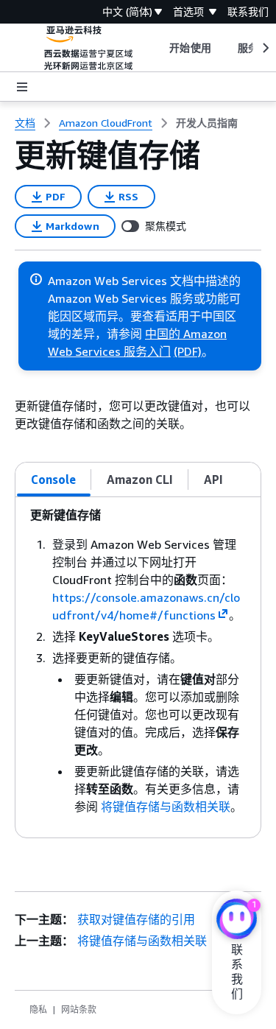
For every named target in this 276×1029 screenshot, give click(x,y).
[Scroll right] (264, 48)
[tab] (53, 479)
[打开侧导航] (22, 87)
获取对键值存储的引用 (136, 919)
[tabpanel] (138, 667)
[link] (207, 123)
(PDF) (188, 351)
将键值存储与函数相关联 (165, 806)
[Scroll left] (158, 48)
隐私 (38, 1009)
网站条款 (78, 1009)
